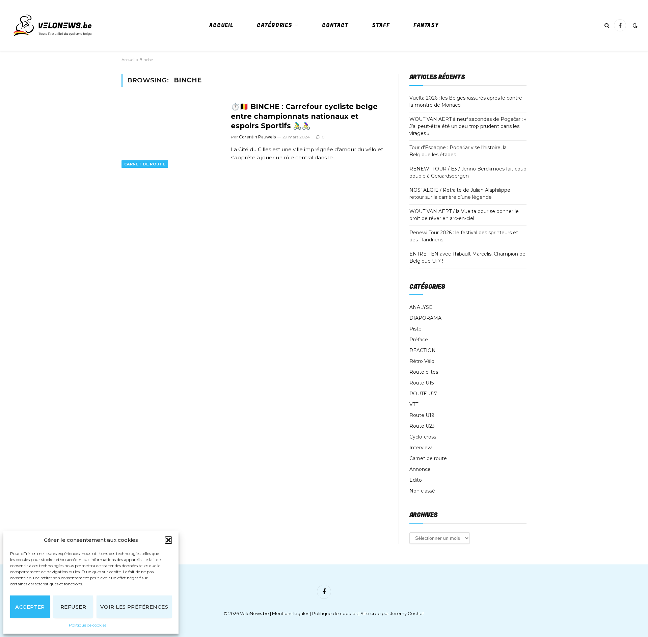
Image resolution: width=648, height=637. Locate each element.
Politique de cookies (87, 625)
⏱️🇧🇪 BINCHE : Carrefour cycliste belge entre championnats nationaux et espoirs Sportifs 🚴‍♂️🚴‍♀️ (304, 116)
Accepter (30, 607)
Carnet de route (144, 164)
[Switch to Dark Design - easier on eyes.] (634, 25)
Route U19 (421, 415)
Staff (381, 25)
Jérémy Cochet (407, 613)
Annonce (420, 469)
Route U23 (422, 426)
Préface (418, 340)
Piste (415, 329)
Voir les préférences (134, 607)
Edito (415, 480)
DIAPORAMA (425, 318)
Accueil (221, 25)
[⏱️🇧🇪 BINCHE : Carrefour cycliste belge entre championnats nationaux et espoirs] (172, 134)
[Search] (607, 25)
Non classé (422, 491)
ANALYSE (420, 307)
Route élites (423, 372)
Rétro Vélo (421, 361)
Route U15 (421, 383)
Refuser (73, 607)
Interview (420, 448)
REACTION (422, 350)
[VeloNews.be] (52, 25)
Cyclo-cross (422, 437)
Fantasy (426, 25)
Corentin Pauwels (257, 136)
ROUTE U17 (423, 394)
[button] (168, 540)
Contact (335, 25)
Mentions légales (290, 613)
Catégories (274, 25)
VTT (413, 404)
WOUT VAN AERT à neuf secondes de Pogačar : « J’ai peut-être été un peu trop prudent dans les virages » (467, 126)
